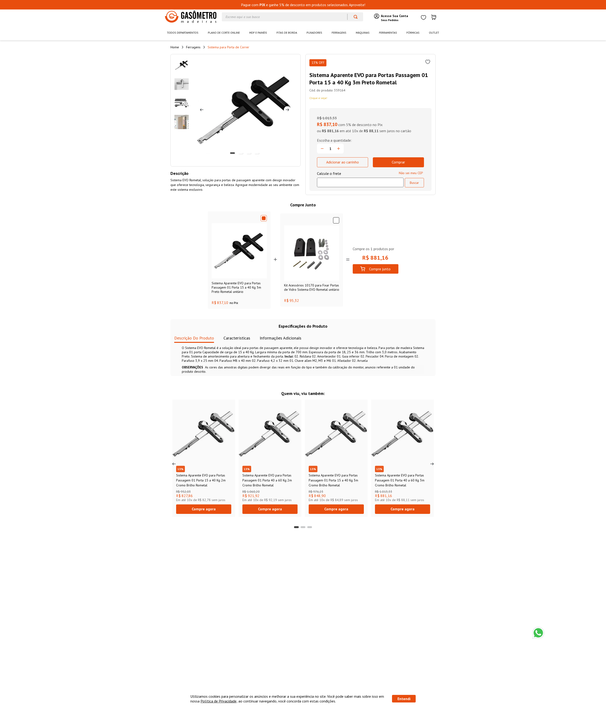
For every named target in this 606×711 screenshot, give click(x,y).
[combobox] (292, 16)
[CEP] (360, 179)
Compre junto (380, 269)
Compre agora (204, 509)
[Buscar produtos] (353, 16)
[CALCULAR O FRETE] (414, 182)
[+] (338, 148)
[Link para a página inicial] (174, 47)
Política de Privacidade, (219, 701)
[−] (322, 148)
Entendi (403, 698)
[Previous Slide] (174, 463)
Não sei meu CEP (411, 173)
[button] (296, 527)
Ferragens (193, 47)
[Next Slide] (432, 463)
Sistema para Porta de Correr (228, 47)
